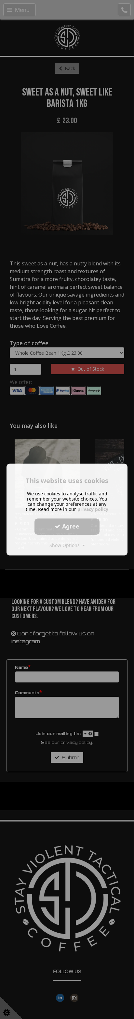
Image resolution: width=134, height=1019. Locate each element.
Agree (69, 526)
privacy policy (92, 509)
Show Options (65, 545)
